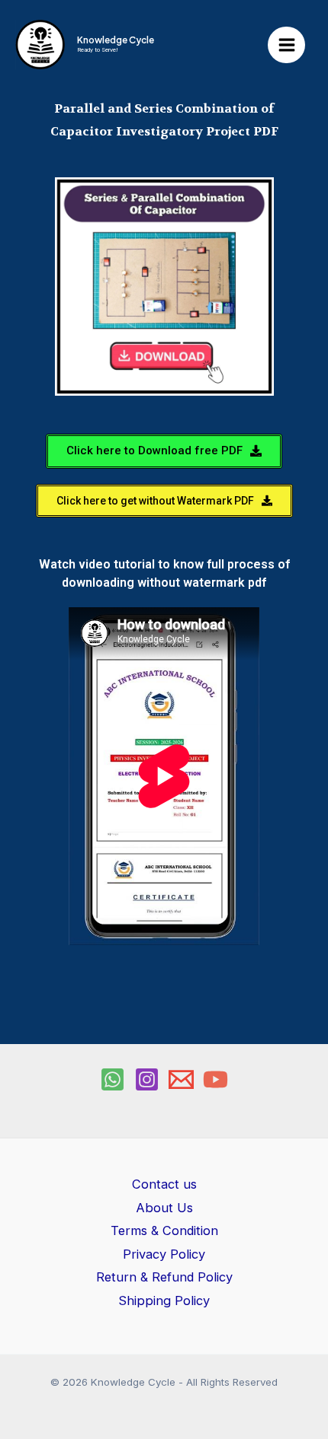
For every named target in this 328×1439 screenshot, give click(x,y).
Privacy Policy (164, 1254)
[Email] (181, 1079)
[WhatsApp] (112, 1079)
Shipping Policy (164, 1300)
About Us (164, 1207)
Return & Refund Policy (164, 1277)
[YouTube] (215, 1079)
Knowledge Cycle (115, 40)
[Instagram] (146, 1079)
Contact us (164, 1184)
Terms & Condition (164, 1230)
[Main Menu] (286, 45)
